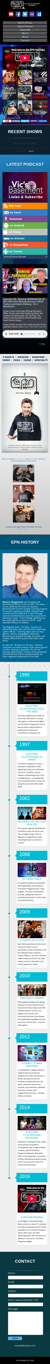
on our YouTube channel (34, 326)
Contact (25, 40)
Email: (11, 1281)
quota (31, 151)
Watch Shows (25, 22)
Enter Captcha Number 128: (23, 1300)
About (25, 36)
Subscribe (25, 29)
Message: (13, 1308)
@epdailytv (33, 459)
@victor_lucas (20, 459)
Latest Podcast (25, 26)
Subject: (12, 1290)
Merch (25, 33)
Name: (11, 1273)
